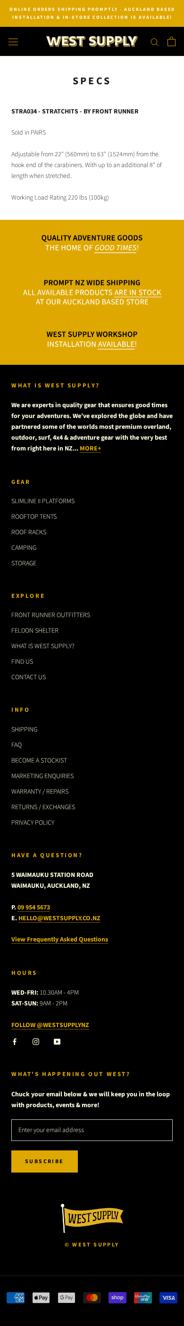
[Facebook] (14, 1041)
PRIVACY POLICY (32, 823)
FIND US (22, 662)
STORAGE (23, 563)
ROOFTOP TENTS (34, 517)
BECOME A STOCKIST (39, 760)
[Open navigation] (13, 41)
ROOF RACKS (28, 532)
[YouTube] (57, 1041)
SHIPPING (24, 729)
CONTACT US (28, 677)
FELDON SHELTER (35, 630)
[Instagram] (36, 1041)
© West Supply (92, 1245)
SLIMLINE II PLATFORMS (43, 501)
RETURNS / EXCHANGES (43, 807)
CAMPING (23, 548)
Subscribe (44, 1161)
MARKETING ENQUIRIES (42, 776)
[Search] (155, 42)
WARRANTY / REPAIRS (39, 791)
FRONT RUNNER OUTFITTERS (50, 615)
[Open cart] (171, 41)
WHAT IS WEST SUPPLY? (43, 646)
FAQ (16, 745)
